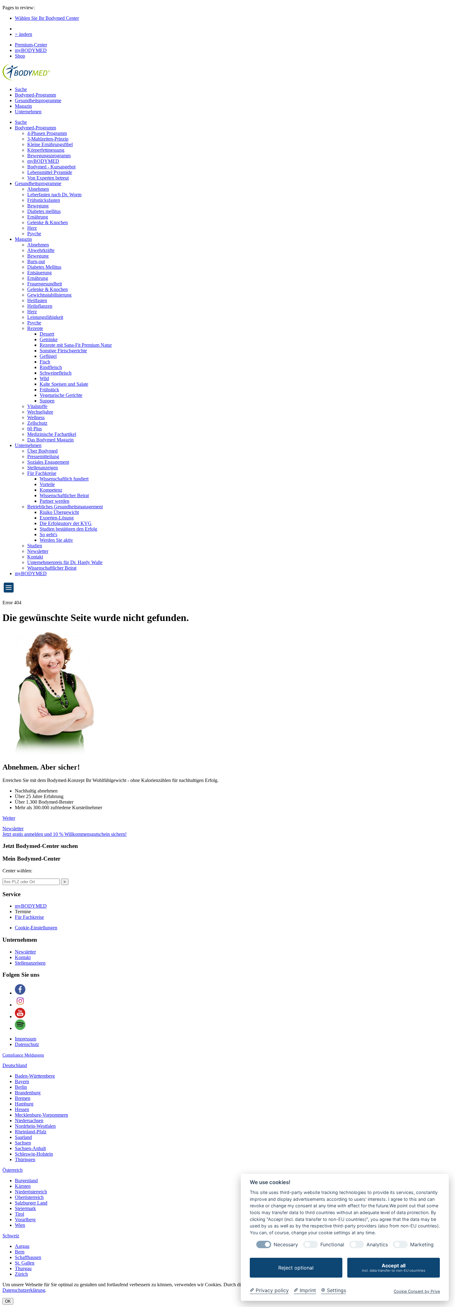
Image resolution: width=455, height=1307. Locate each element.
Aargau (22, 1246)
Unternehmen (28, 111)
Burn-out (36, 261)
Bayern (22, 1081)
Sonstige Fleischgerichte (63, 350)
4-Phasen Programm (47, 133)
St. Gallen (24, 1263)
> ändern (23, 34)
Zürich (21, 1274)
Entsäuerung (39, 272)
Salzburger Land (31, 1202)
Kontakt (35, 556)
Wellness (36, 417)
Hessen (22, 1109)
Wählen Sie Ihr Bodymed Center (47, 18)
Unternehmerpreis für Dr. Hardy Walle (64, 562)
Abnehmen (38, 189)
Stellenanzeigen (42, 467)
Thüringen (25, 1159)
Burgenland (26, 1180)
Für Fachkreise (41, 473)
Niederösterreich (31, 1191)
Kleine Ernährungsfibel (50, 144)
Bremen (22, 1098)
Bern (19, 1251)
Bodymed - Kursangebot (51, 166)
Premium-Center (31, 44)
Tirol (19, 1214)
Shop (20, 56)
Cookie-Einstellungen (36, 927)
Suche (21, 89)
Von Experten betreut (48, 177)
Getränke (49, 339)
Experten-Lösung (57, 517)
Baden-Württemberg (35, 1076)
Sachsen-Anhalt (30, 1148)
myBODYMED (31, 50)
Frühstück (49, 389)
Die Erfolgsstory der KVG (66, 523)
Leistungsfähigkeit (45, 317)
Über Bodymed (42, 451)
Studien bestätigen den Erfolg (68, 529)
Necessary (286, 1245)
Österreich (12, 1170)
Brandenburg (28, 1092)
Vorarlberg (25, 1219)
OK (8, 1301)
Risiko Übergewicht (59, 512)
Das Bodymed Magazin (50, 439)
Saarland (23, 1137)
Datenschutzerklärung (23, 1290)
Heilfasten (37, 300)
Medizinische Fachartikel (51, 434)
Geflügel (48, 356)
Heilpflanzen (39, 306)
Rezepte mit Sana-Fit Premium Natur (76, 345)
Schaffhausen (28, 1257)
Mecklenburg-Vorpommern (41, 1115)
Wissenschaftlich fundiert (64, 478)
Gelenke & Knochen (47, 222)
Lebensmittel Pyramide (49, 172)
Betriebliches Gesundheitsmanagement (65, 506)
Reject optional (296, 1268)
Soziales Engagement (48, 462)
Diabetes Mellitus (44, 267)
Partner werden (54, 501)
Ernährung (37, 216)
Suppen (47, 400)
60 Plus (34, 428)
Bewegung (38, 205)
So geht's (48, 534)
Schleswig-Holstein (34, 1154)
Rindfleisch (51, 367)
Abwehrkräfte (40, 250)
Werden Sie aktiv (56, 540)
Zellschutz (37, 423)
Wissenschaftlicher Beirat (64, 495)
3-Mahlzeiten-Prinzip (47, 138)
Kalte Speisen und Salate (64, 384)
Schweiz (10, 1235)
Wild (44, 378)
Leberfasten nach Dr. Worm (54, 194)
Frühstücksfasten (43, 200)
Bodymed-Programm (35, 95)
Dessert (47, 334)
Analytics (377, 1245)
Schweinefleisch (56, 373)
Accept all (393, 1267)
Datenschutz (27, 1044)
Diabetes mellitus (44, 211)
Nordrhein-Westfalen (35, 1126)
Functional (332, 1245)
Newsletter (37, 551)
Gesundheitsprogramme (38, 100)
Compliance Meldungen (23, 1055)
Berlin (21, 1087)
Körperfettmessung (45, 150)
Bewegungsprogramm (49, 155)
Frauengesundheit (44, 283)
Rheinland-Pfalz (30, 1131)
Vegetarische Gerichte (61, 395)
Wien (20, 1225)
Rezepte (35, 328)
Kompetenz (51, 490)
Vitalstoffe (37, 406)
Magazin (23, 106)
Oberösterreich (29, 1197)
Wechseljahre (40, 412)
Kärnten (23, 1186)
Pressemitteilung (43, 456)
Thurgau (23, 1268)
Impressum (25, 1038)
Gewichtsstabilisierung (49, 294)
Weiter (8, 818)
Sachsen (23, 1142)
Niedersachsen (29, 1120)
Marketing (422, 1245)
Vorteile (47, 484)
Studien (34, 545)
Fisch (45, 361)
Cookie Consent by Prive (417, 1291)
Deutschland (14, 1065)
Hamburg (24, 1103)
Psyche (34, 233)
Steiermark (25, 1208)
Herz (32, 228)
